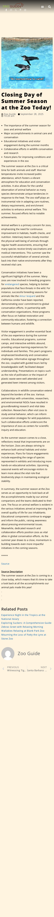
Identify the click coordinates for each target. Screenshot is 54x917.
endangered (12, 284)
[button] (42, 7)
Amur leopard (27, 296)
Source (5, 563)
